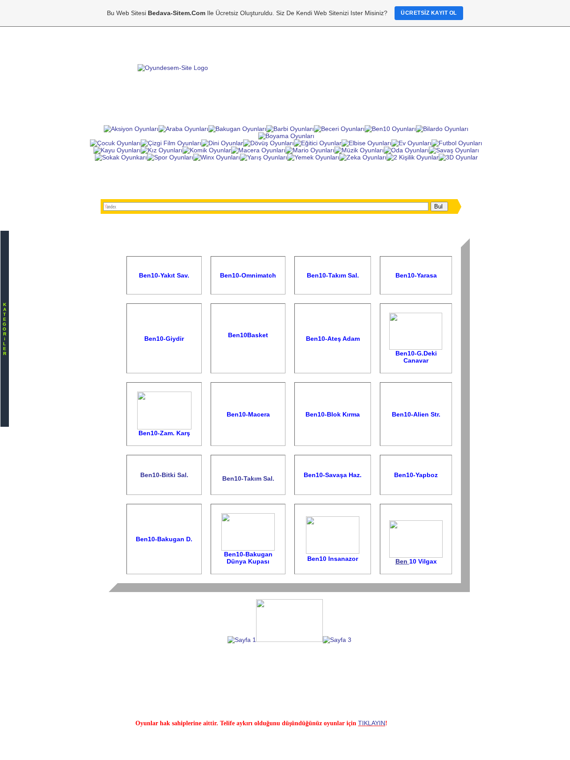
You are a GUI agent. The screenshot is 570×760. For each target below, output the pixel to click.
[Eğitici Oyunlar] (318, 143)
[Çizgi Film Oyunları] (171, 143)
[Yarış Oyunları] (263, 157)
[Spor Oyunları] (170, 157)
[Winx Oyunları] (216, 157)
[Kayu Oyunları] (117, 150)
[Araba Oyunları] (183, 128)
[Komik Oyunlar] (207, 150)
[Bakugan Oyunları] (237, 128)
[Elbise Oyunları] (366, 143)
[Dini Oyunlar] (222, 143)
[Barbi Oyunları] (290, 128)
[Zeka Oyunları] (363, 157)
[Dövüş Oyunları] (268, 143)
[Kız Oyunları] (162, 150)
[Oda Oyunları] (406, 150)
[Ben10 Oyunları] (390, 128)
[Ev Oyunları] (411, 143)
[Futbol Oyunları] (457, 143)
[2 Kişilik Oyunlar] (413, 157)
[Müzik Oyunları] (359, 150)
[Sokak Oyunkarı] (121, 157)
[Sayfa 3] (337, 639)
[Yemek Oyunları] (313, 157)
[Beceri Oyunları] (339, 128)
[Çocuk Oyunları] (115, 143)
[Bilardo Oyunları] (442, 128)
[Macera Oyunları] (258, 150)
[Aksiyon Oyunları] (131, 128)
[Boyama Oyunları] (286, 135)
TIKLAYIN (371, 723)
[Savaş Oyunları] (454, 150)
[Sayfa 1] (242, 639)
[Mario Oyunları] (309, 150)
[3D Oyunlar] (458, 157)
